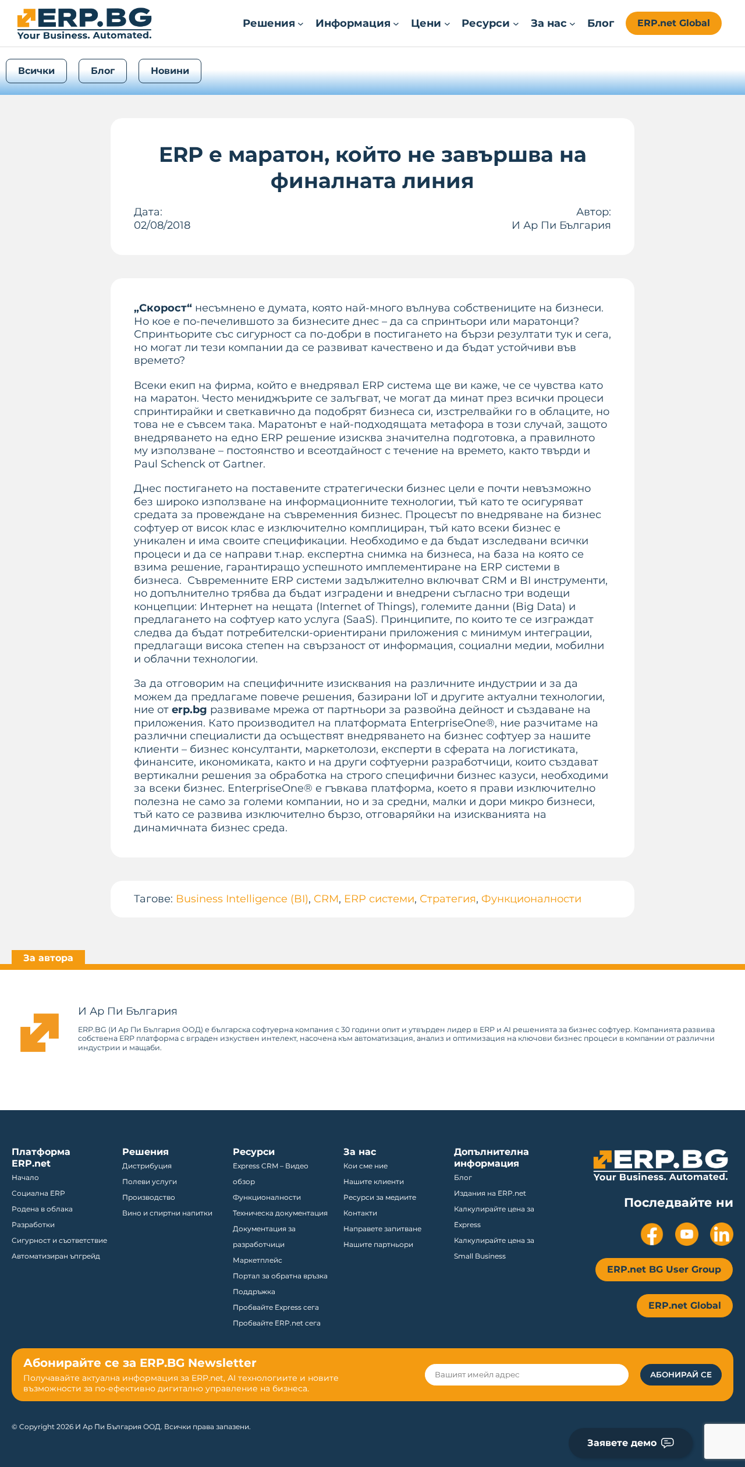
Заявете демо (622, 1442)
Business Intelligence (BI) (242, 898)
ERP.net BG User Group (664, 1269)
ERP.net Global (673, 23)
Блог (103, 70)
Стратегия (448, 898)
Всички (36, 70)
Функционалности (531, 898)
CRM (326, 898)
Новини (170, 70)
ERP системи (379, 898)
